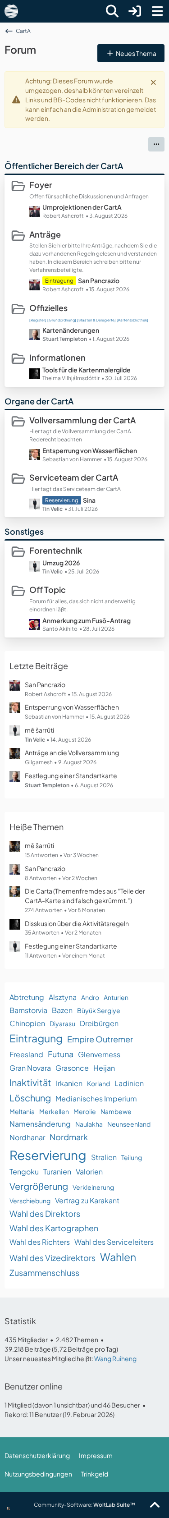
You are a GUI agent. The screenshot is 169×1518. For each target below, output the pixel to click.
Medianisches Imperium (96, 1098)
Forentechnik (55, 550)
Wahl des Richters (39, 1242)
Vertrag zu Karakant (87, 1200)
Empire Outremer (100, 1039)
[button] (156, 144)
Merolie (84, 1111)
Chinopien (27, 1023)
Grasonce (72, 1068)
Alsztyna (63, 997)
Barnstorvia (28, 1010)
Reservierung (48, 1155)
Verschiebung (29, 1201)
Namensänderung (40, 1123)
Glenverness (99, 1054)
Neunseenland (129, 1124)
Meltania (22, 1111)
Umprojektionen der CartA (82, 207)
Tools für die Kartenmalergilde (86, 370)
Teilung (131, 1157)
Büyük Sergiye (98, 1010)
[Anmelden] (135, 11)
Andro (90, 997)
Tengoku (24, 1171)
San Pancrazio (98, 280)
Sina (89, 500)
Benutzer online (34, 1386)
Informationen (57, 357)
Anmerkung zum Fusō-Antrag (86, 620)
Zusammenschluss (44, 1272)
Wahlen (118, 1256)
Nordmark (69, 1137)
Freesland (26, 1054)
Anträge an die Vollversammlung (72, 752)
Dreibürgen (99, 1023)
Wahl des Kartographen (53, 1228)
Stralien (104, 1157)
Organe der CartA (39, 401)
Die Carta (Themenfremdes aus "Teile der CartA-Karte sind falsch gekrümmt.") (85, 895)
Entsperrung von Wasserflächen (89, 450)
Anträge (45, 234)
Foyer (40, 184)
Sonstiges (24, 531)
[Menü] (157, 11)
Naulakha (89, 1124)
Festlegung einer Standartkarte (71, 775)
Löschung (30, 1097)
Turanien (57, 1171)
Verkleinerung (93, 1187)
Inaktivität (30, 1082)
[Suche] (112, 11)
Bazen (62, 1010)
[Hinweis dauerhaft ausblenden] (154, 81)
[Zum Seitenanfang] (154, 1505)
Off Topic (47, 589)
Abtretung (26, 997)
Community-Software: (84, 1504)
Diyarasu (62, 1023)
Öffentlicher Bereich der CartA (64, 166)
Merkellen (54, 1111)
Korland (98, 1083)
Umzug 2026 (61, 563)
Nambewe (116, 1111)
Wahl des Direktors (44, 1213)
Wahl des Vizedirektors (52, 1257)
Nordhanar (27, 1137)
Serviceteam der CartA (73, 477)
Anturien (116, 997)
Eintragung (36, 1038)
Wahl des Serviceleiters (114, 1242)
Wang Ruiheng (115, 1358)
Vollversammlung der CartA (82, 420)
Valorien (89, 1171)
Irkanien (69, 1083)
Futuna (60, 1054)
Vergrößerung (38, 1186)
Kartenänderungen (70, 330)
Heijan (104, 1068)
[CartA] (11, 11)
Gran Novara (30, 1068)
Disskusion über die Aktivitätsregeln (77, 923)
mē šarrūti (39, 730)
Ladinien (129, 1083)
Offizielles (48, 308)
